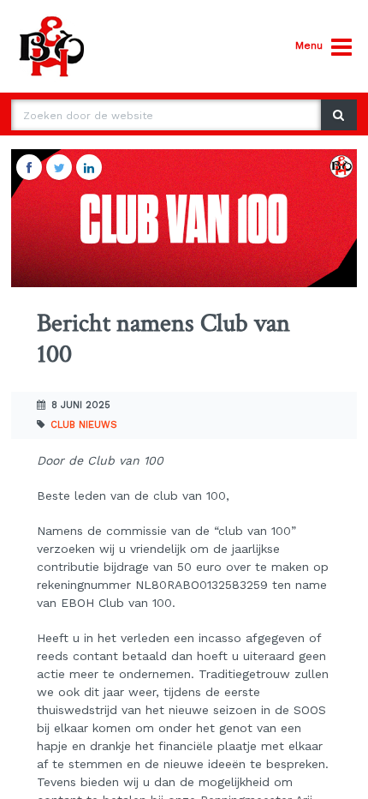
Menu (309, 45)
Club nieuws (83, 424)
